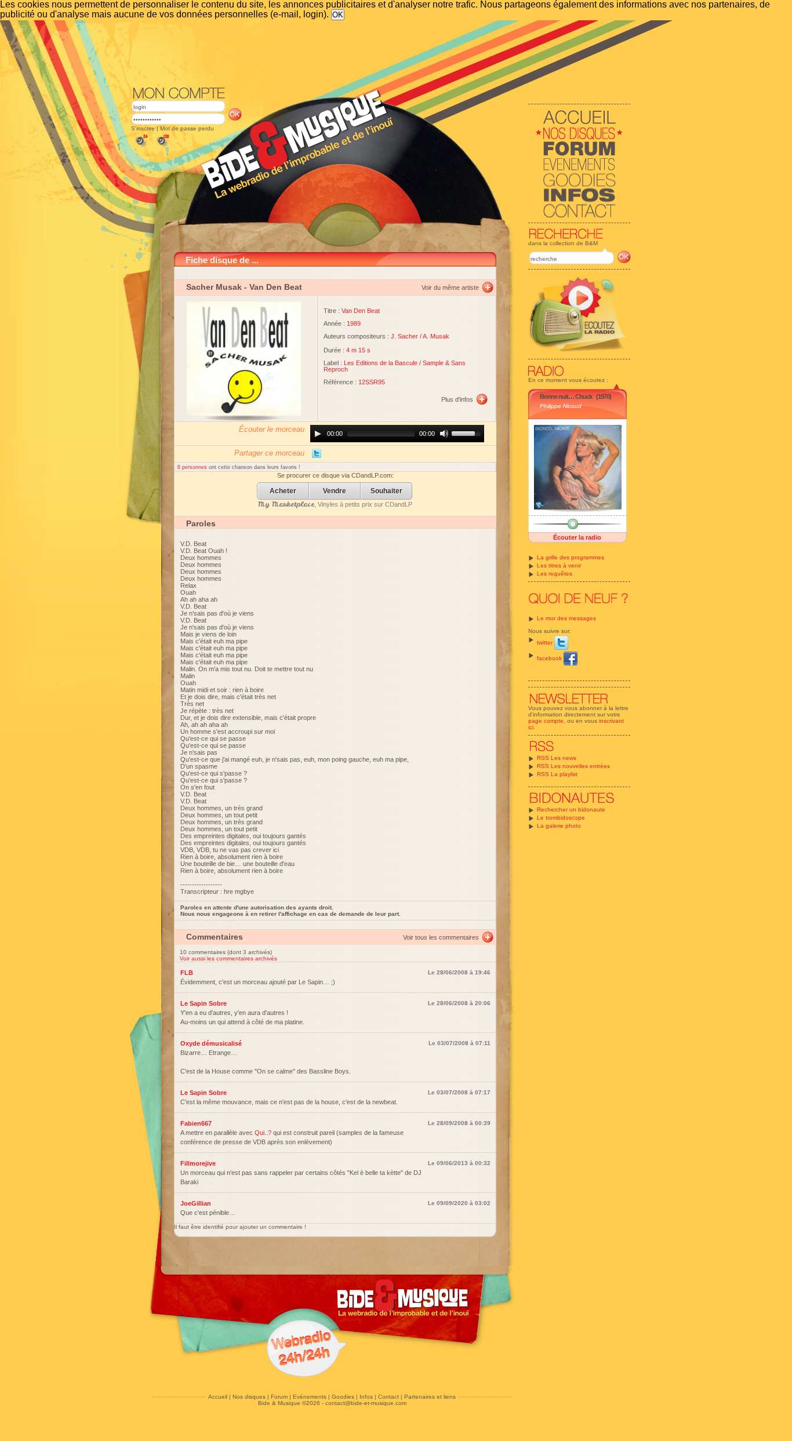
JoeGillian (195, 1203)
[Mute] (444, 433)
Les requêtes (554, 573)
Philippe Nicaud (561, 406)
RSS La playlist (557, 774)
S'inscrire (143, 128)
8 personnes (193, 467)
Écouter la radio (577, 537)
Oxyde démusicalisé (211, 1043)
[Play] (317, 433)
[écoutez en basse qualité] (141, 146)
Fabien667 (196, 1123)
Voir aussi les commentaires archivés (228, 958)
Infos (366, 1396)
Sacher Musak (214, 287)
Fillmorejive (198, 1163)
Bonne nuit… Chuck (566, 396)
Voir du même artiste (450, 287)
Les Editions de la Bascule (380, 362)
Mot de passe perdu (187, 128)
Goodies (343, 1396)
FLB (186, 972)
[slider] (468, 432)
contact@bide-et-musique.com (365, 1403)
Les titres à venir (559, 565)
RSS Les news (556, 758)
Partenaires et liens (430, 1396)
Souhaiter (386, 491)
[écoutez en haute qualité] (162, 146)
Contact (388, 1396)
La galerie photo (559, 826)
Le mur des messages (566, 618)
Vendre (334, 491)
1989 (354, 323)
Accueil (217, 1396)
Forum (279, 1396)
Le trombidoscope (561, 817)
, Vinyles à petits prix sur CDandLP (335, 504)
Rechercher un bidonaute (571, 809)
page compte (546, 721)
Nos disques (249, 1396)
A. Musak (436, 336)
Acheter (283, 491)
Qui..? (263, 1132)
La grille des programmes (570, 557)
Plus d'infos (457, 399)
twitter (545, 642)
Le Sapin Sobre (203, 1003)
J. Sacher (404, 336)
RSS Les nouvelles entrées (573, 766)
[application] (397, 433)
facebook (550, 658)
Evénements (309, 1396)
